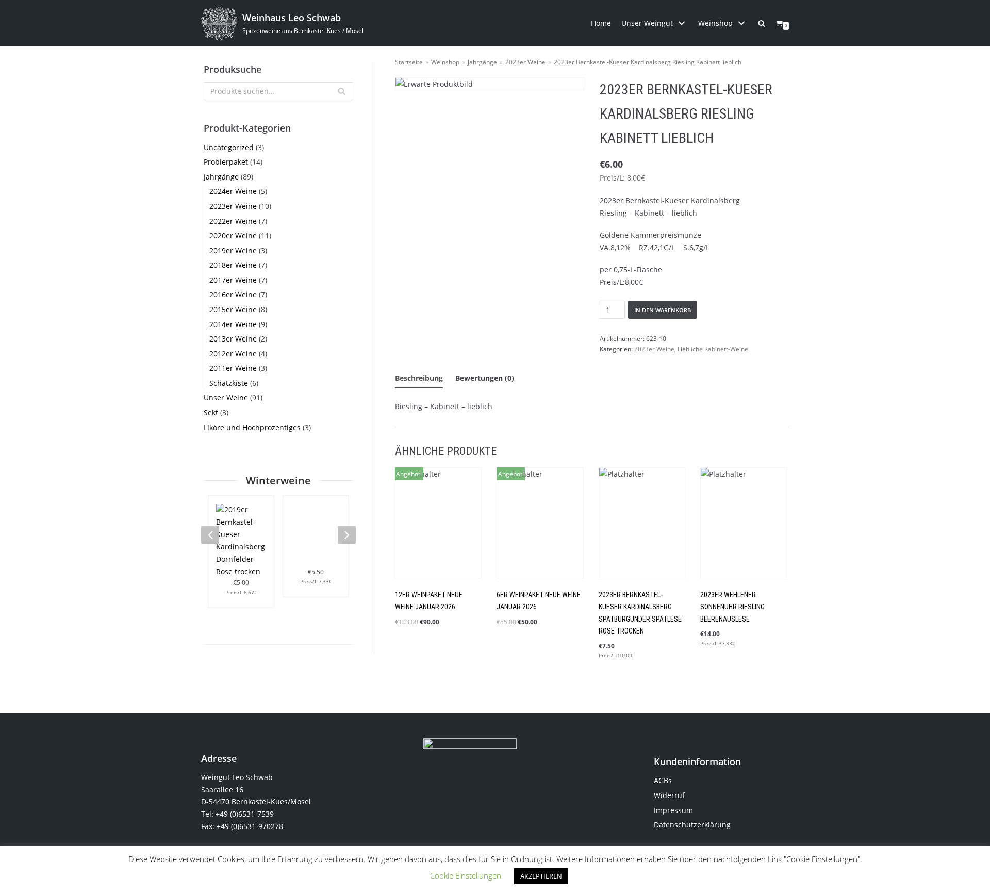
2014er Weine (233, 324)
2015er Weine (233, 309)
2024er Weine (233, 191)
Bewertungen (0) (484, 378)
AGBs (663, 780)
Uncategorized (229, 147)
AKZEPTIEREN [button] (541, 876)
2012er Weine (233, 354)
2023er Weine (233, 206)
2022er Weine (233, 221)
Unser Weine (226, 397)
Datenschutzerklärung (692, 825)
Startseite (409, 62)
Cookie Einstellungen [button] (465, 875)
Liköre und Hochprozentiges (252, 427)
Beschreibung (419, 378)
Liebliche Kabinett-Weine (713, 349)
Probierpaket (226, 162)
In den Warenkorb (662, 310)
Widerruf (669, 795)
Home (601, 23)
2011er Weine (233, 368)
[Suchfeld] (341, 91)
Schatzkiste (228, 383)
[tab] (419, 378)
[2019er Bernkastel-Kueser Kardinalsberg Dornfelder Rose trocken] (241, 541)
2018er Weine (233, 265)
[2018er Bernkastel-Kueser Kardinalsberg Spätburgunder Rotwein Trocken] (316, 535)
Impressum (673, 810)
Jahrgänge (221, 177)
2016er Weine (233, 294)
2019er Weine (233, 250)
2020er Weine (233, 235)
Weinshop (445, 62)
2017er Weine (233, 280)
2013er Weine (233, 339)
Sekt (211, 412)
